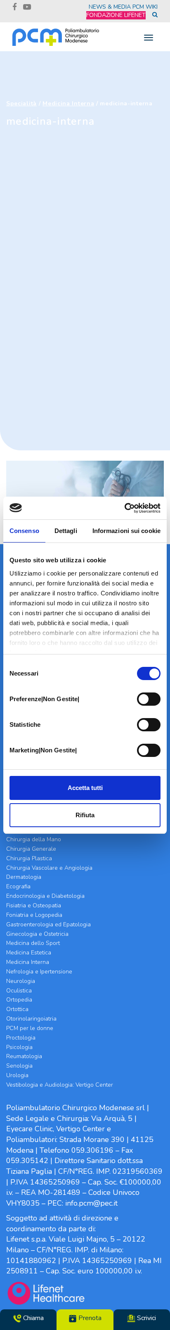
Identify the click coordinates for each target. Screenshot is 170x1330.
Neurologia (20, 981)
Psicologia (19, 1047)
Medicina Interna (68, 103)
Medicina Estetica (28, 952)
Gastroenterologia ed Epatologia (48, 924)
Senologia (19, 1066)
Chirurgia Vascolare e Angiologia (49, 868)
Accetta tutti (85, 787)
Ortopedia (19, 1000)
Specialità (21, 103)
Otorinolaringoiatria (31, 1019)
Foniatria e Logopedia (34, 915)
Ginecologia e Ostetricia (37, 934)
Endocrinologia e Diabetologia (45, 896)
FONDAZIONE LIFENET (116, 15)
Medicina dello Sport (33, 943)
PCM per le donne (29, 1028)
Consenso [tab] (24, 530)
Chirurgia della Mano (33, 839)
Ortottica (17, 1009)
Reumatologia (24, 1056)
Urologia (17, 1075)
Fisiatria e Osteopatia (33, 905)
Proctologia (20, 1038)
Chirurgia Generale (31, 849)
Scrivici (145, 1318)
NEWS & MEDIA (110, 7)
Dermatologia (23, 877)
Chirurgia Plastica (29, 858)
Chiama (32, 1318)
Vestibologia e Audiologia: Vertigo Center (59, 1085)
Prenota (89, 1318)
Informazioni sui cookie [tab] (126, 530)
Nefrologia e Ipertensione (39, 971)
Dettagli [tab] (65, 530)
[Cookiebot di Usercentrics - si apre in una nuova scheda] (124, 508)
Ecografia (18, 886)
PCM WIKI (145, 7)
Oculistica (19, 991)
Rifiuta (85, 814)
